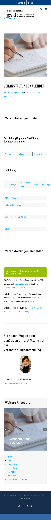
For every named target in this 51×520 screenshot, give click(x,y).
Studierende (10, 229)
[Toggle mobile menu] (46, 9)
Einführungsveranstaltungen (17, 217)
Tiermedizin (11, 468)
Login (31, 2)
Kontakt (44, 496)
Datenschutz (28, 496)
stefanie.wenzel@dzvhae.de (16, 383)
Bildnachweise (25, 498)
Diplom (9, 456)
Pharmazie (11, 471)
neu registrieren (22, 284)
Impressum (37, 496)
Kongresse (11, 460)
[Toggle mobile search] (41, 9)
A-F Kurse (9, 154)
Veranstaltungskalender (16, 479)
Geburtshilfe (11, 464)
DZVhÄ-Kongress (12, 198)
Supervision (39, 154)
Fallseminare (23, 154)
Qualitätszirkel (38, 184)
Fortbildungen (11, 184)
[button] (6, 429)
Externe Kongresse (13, 205)
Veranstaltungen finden (14, 92)
